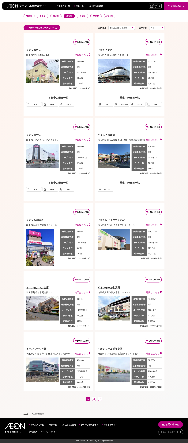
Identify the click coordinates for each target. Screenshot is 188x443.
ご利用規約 (33, 432)
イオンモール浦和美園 (110, 348)
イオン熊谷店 (33, 50)
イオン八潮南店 (35, 220)
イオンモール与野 (36, 348)
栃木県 (42, 16)
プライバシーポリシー (49, 432)
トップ (26, 414)
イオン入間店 (105, 50)
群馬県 (56, 16)
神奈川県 (109, 16)
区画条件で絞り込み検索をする (40, 27)
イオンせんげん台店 (37, 287)
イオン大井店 (33, 135)
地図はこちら (81, 55)
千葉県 (82, 16)
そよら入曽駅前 (106, 135)
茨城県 (29, 16)
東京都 (96, 16)
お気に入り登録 (83, 42)
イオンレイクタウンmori (111, 220)
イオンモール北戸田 (109, 287)
